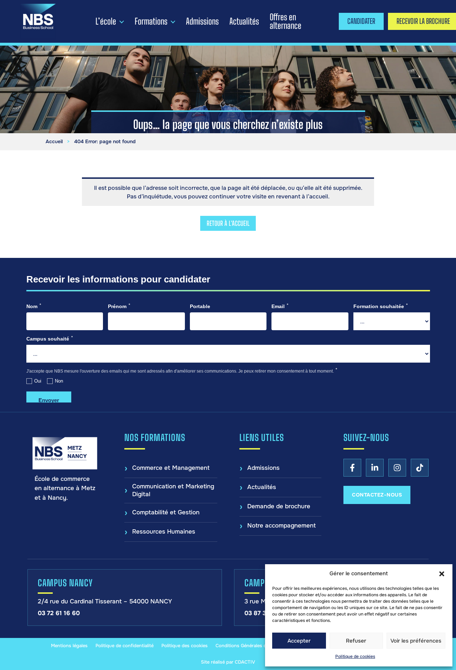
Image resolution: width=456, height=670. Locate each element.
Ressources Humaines (163, 531)
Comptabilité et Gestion (166, 512)
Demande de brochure (278, 506)
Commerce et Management (170, 468)
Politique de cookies (355, 656)
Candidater (361, 21)
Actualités (244, 21)
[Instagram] (397, 468)
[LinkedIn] (375, 468)
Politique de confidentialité (124, 646)
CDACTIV (245, 662)
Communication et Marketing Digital (173, 490)
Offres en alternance (285, 21)
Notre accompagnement (281, 525)
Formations (151, 21)
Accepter (299, 640)
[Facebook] (352, 468)
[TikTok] (420, 468)
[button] (441, 573)
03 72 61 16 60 (59, 613)
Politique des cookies (184, 646)
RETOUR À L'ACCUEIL (228, 223)
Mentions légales (69, 646)
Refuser (356, 640)
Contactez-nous (377, 495)
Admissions (202, 21)
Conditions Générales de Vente (249, 646)
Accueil (54, 141)
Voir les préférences (415, 640)
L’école (105, 21)
